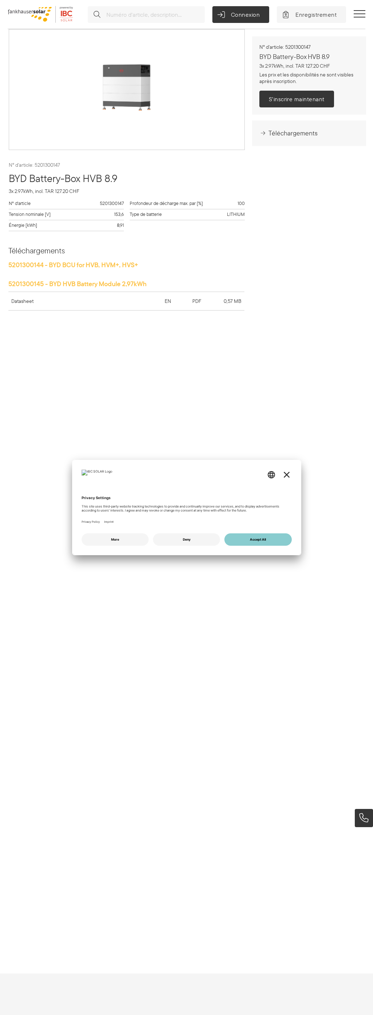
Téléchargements (293, 133)
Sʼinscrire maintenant (297, 99)
